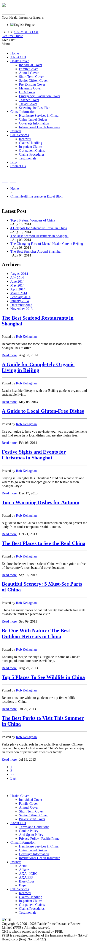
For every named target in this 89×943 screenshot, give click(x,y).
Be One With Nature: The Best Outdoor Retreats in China (36, 633)
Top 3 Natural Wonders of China (32, 220)
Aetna (23, 866)
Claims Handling (30, 897)
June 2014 (17, 281)
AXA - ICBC (28, 873)
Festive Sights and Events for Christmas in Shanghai (34, 454)
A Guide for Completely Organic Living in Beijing (38, 367)
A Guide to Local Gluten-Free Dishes (43, 411)
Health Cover (19, 796)
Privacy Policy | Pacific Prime (39, 838)
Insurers (15, 862)
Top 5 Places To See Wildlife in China (43, 677)
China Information (22, 842)
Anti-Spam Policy (31, 834)
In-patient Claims (30, 901)
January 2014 (19, 301)
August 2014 (19, 274)
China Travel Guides (33, 850)
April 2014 (17, 289)
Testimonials (27, 912)
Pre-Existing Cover (32, 819)
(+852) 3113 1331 (26, 32)
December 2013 (21, 305)
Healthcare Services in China (39, 846)
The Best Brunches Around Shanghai (35, 251)
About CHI (18, 823)
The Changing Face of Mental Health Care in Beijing (46, 243)
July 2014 (17, 277)
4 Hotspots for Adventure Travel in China (38, 228)
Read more (9, 355)
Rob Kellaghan (26, 336)
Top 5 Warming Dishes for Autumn (40, 502)
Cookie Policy (28, 831)
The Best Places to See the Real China (43, 543)
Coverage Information (34, 854)
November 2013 (21, 309)
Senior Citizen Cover (33, 815)
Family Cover (28, 803)
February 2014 (20, 297)
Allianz (24, 869)
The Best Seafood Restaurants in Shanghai (39, 236)
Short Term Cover (31, 811)
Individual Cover (30, 799)
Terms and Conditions (34, 827)
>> (12, 774)
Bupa (22, 885)
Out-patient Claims (32, 904)
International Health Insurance (39, 858)
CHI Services (19, 889)
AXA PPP (26, 877)
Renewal (25, 893)
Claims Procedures (31, 908)
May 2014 (17, 285)
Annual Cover (28, 807)
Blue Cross (26, 881)
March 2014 (18, 293)
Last (13, 778)
